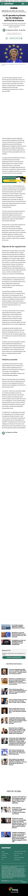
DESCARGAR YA (12, 180)
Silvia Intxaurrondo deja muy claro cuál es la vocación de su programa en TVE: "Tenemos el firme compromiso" (17, 752)
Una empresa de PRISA (14, 889)
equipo (3, 851)
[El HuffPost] (9, 3)
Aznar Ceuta (16, 1)
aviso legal (16, 855)
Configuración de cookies (20, 851)
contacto (4, 855)
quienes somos (5, 853)
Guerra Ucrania (5, 10)
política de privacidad (19, 857)
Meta (8, 1)
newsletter (4, 857)
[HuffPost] (6, 847)
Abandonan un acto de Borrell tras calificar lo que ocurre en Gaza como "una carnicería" (19, 635)
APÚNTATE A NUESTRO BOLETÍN (14, 657)
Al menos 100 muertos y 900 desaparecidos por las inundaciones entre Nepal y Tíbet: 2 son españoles (19, 800)
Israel (22, 10)
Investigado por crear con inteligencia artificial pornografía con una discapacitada (19, 642)
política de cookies (18, 853)
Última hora (22, 4)
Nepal (11, 1)
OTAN (20, 10)
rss (2, 859)
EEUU (10, 10)
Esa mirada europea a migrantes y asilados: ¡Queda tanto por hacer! (18, 626)
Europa (13, 10)
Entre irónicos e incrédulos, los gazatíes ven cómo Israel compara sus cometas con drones (19, 811)
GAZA (17, 10)
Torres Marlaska (23, 1)
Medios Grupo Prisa (14, 892)
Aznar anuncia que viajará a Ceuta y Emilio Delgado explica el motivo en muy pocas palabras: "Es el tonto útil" (17, 691)
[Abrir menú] (2, 4)
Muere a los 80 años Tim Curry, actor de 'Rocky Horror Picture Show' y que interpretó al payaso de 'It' (17, 710)
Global (14, 8)
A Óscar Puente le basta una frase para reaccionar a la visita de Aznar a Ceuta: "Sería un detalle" (18, 701)
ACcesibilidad (17, 859)
